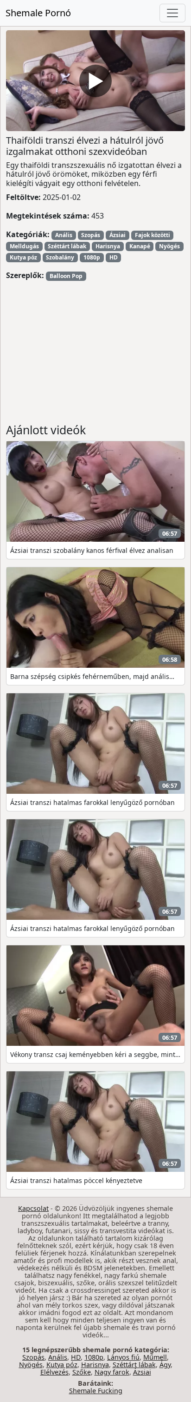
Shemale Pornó (38, 13)
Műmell (155, 1357)
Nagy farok (112, 1372)
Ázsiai (117, 235)
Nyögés (169, 246)
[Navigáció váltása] (172, 13)
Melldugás (24, 246)
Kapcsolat (33, 1208)
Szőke (81, 1372)
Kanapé (139, 246)
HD (113, 257)
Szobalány (60, 257)
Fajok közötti (152, 235)
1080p (91, 257)
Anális (63, 235)
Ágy (165, 1364)
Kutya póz (23, 257)
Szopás (90, 235)
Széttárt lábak (67, 246)
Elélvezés (54, 1372)
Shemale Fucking (95, 1390)
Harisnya (108, 246)
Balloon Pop (66, 276)
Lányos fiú (123, 1357)
